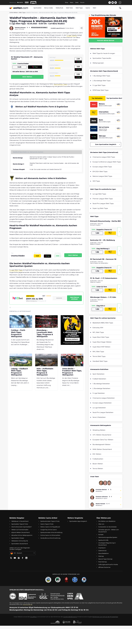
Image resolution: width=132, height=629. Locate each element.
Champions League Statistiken (104, 398)
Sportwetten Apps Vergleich (78, 521)
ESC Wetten (97, 454)
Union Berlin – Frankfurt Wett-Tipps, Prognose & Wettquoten (72, 372)
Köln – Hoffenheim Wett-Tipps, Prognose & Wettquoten (45, 372)
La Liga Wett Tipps (99, 194)
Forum (82, 2)
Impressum (102, 548)
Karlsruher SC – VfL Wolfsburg (102, 240)
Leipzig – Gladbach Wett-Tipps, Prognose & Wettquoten (19, 372)
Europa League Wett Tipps (102, 167)
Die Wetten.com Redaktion (106, 521)
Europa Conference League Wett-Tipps (107, 162)
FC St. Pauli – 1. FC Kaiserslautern (103, 278)
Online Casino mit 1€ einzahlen (50, 535)
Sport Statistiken (98, 374)
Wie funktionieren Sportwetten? (21, 527)
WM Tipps (96, 181)
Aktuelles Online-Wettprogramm (21, 535)
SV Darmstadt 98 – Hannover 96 (103, 259)
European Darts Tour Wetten (103, 440)
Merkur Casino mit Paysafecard (50, 527)
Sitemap (101, 556)
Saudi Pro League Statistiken (103, 412)
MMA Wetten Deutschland (102, 449)
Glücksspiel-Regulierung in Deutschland (107, 544)
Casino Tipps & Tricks (46, 524)
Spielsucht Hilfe (103, 540)
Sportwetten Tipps (60, 84)
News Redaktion (103, 553)
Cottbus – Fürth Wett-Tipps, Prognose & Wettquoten (18, 333)
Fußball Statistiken (99, 379)
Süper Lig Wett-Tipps (100, 208)
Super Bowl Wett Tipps (101, 337)
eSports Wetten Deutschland (20, 532)
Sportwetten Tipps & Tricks (19, 524)
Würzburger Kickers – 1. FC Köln (103, 297)
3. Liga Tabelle (72, 35)
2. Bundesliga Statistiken (101, 388)
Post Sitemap (102, 562)
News (71, 2)
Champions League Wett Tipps (104, 157)
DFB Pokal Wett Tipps (100, 90)
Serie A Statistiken (99, 417)
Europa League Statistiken (102, 403)
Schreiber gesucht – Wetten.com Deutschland (108, 530)
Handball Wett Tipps (100, 361)
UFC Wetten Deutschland (102, 435)
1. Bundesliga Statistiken (101, 384)
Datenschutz (102, 550)
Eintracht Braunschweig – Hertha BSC (105, 221)
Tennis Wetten (98, 468)
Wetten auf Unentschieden (19, 529)
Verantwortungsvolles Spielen (107, 537)
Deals (76, 2)
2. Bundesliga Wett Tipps (101, 81)
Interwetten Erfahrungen (107, 113)
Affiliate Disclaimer (104, 567)
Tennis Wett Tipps (99, 356)
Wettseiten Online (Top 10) (19, 541)
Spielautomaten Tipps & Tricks (49, 521)
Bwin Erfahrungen (105, 121)
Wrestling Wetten (99, 430)
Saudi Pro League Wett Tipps (103, 203)
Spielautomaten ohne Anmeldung (51, 532)
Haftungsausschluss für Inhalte (108, 564)
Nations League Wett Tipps (102, 176)
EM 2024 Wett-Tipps (100, 171)
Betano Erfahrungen (105, 105)
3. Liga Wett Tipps (99, 85)
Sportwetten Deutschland (19, 543)
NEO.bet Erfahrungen (106, 137)
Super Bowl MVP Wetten (101, 347)
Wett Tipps (79, 8)
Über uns (101, 524)
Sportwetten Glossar (17, 538)
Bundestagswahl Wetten (101, 444)
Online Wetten (13, 12)
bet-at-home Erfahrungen (103, 129)
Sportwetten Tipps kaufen (102, 58)
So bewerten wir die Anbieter (107, 527)
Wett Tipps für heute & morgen (104, 53)
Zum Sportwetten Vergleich (105, 144)
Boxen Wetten (98, 464)
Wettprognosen (98, 63)
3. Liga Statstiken (99, 393)
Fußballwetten (98, 459)
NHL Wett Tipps (98, 351)
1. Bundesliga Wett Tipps (101, 76)
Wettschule (59, 8)
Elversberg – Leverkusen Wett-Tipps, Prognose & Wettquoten (45, 333)
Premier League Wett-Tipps (103, 199)
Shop (66, 2)
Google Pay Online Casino (48, 529)
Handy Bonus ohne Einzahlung (50, 538)
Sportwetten (37, 8)
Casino (88, 8)
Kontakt (100, 534)
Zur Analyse (119, 231)
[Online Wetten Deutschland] (20, 8)
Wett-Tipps (22, 12)
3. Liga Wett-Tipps (15, 270)
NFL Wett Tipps (98, 332)
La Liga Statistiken (99, 408)
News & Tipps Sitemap (105, 559)
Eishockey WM (98, 328)
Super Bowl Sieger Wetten (102, 342)
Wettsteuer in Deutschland (19, 521)
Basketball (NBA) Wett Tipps (103, 323)
